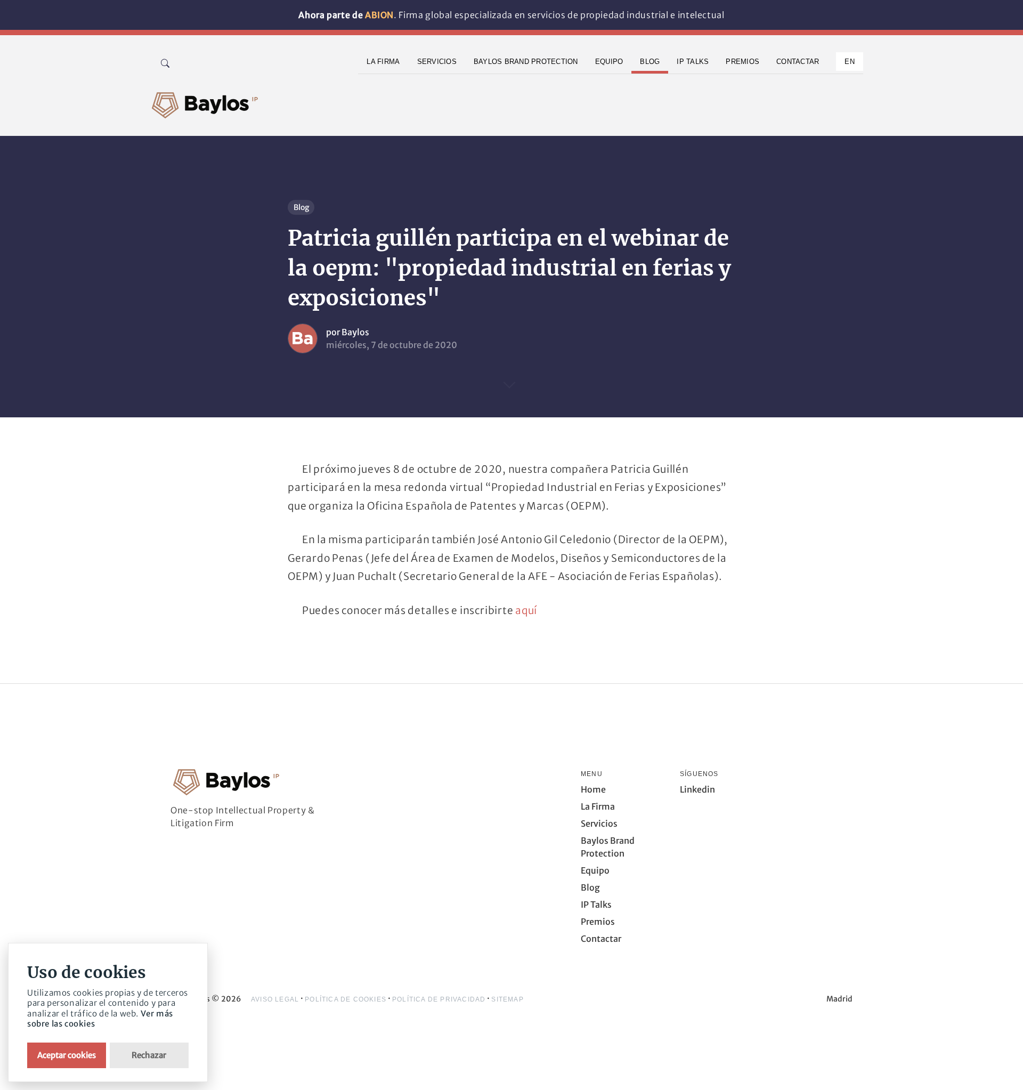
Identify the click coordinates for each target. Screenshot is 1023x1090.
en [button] (850, 62)
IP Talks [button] (693, 62)
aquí (526, 610)
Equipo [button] (609, 62)
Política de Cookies (345, 999)
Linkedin (697, 789)
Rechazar (149, 1055)
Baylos (355, 332)
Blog (301, 207)
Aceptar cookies (66, 1055)
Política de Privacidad (438, 999)
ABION (379, 15)
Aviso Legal (275, 999)
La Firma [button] (383, 62)
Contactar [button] (797, 62)
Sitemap (507, 999)
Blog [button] (650, 62)
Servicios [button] (437, 62)
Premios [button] (742, 62)
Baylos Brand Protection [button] (526, 62)
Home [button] (593, 789)
